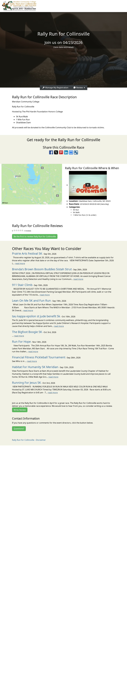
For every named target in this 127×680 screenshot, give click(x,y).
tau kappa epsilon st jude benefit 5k (36, 316)
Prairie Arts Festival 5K (27, 253)
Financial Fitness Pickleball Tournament (38, 357)
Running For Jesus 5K (26, 383)
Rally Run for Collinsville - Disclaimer (29, 440)
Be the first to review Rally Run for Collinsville (35, 236)
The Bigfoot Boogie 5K (27, 332)
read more (20, 263)
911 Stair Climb (22, 285)
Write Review (20, 409)
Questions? (19, 428)
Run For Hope (21, 342)
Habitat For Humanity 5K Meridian (35, 367)
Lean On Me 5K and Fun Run (31, 300)
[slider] (18, 230)
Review (79, 87)
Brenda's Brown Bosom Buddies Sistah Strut (42, 269)
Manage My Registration (56, 87)
